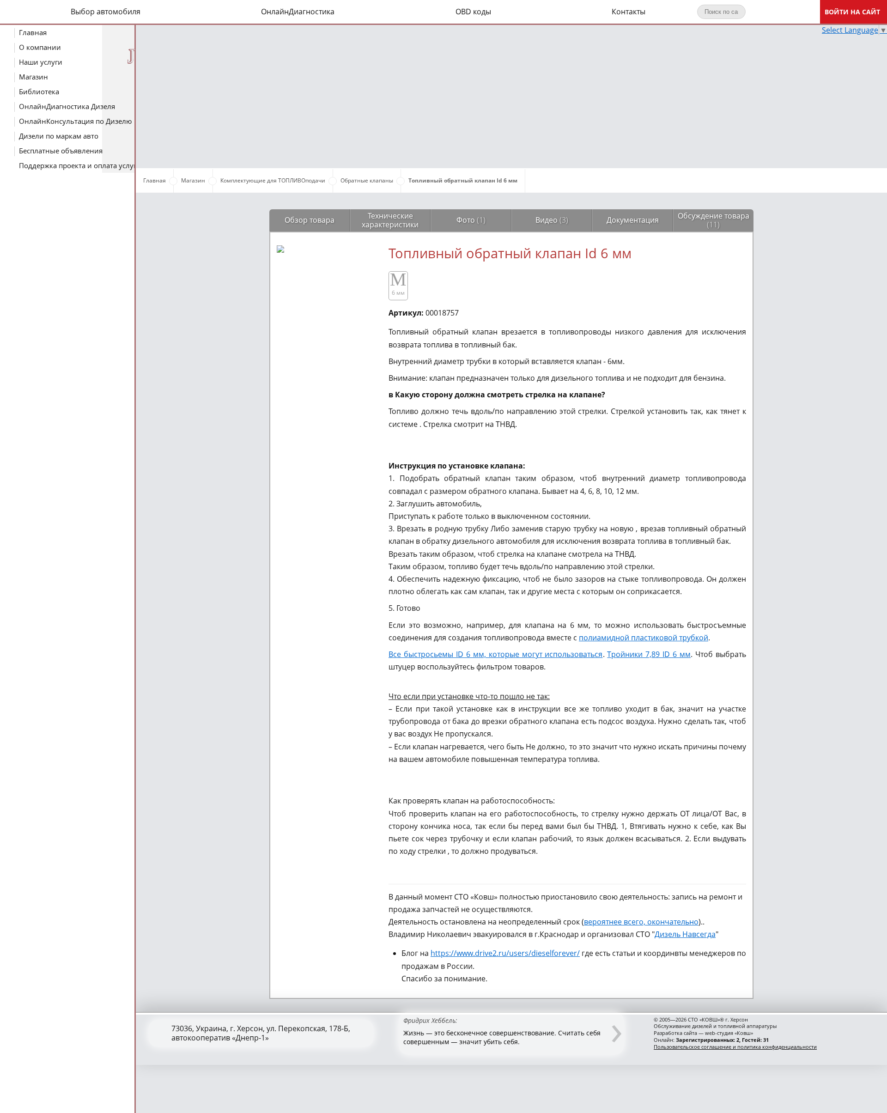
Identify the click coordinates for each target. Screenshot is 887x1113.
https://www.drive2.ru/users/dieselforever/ (505, 953)
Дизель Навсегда (685, 934)
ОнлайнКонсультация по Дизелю (75, 121)
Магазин (33, 76)
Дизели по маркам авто (58, 135)
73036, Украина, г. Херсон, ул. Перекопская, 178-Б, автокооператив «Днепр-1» (260, 1033)
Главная (33, 32)
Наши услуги (40, 62)
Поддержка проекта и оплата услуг (77, 165)
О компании (40, 47)
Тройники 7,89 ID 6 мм (649, 654)
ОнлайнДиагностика (297, 11)
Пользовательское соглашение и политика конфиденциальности (735, 1046)
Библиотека (39, 91)
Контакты (628, 11)
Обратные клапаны (366, 180)
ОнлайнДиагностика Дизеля (67, 106)
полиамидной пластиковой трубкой (643, 638)
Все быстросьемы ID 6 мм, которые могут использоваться (496, 654)
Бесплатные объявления (61, 150)
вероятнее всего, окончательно (641, 922)
